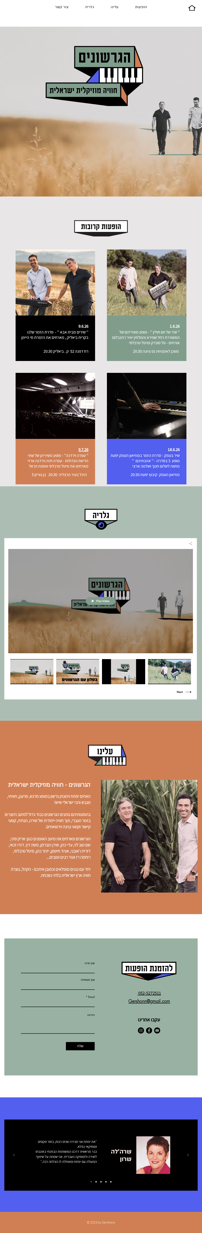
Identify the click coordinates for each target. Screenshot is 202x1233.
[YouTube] (157, 1030)
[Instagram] (141, 1030)
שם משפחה (88, 979)
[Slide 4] (106, 1181)
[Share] (189, 543)
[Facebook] (149, 1030)
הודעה (91, 1015)
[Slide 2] (96, 1181)
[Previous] (14, 1155)
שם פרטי (89, 963)
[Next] (188, 1155)
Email (91, 997)
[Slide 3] (101, 1181)
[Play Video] (31, 671)
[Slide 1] (91, 1181)
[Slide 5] (110, 1181)
